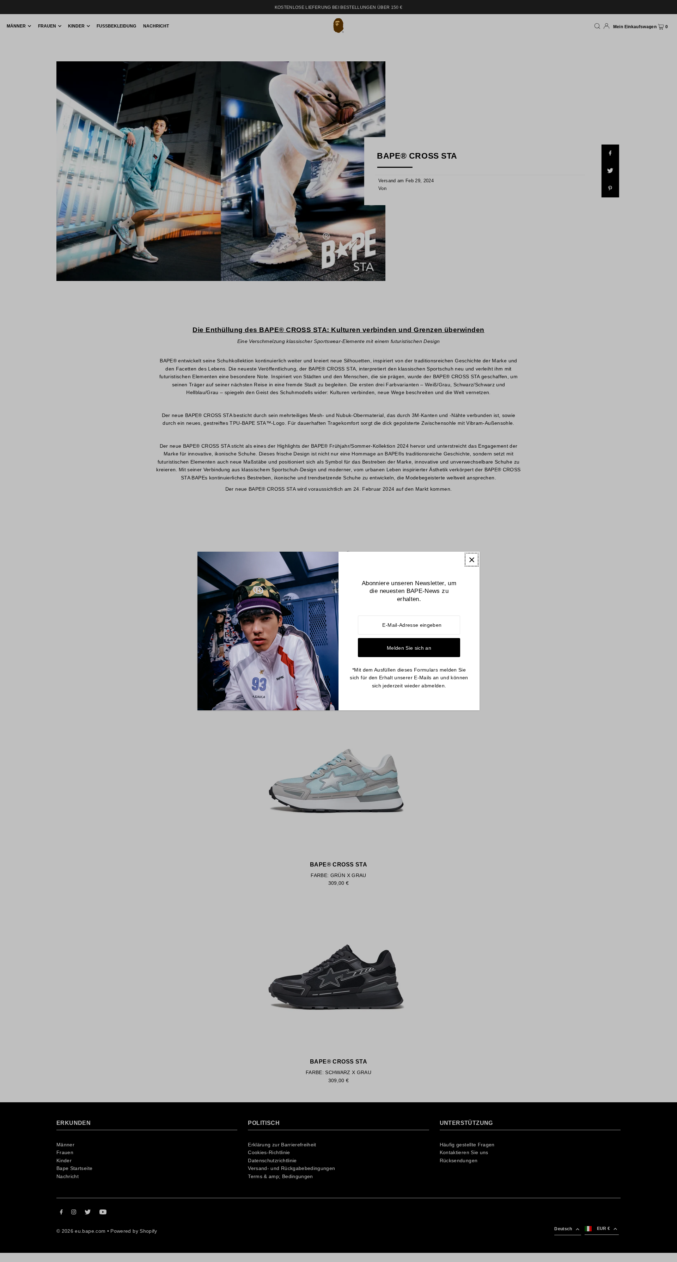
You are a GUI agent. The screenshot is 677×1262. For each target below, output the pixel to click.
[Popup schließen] (471, 559)
